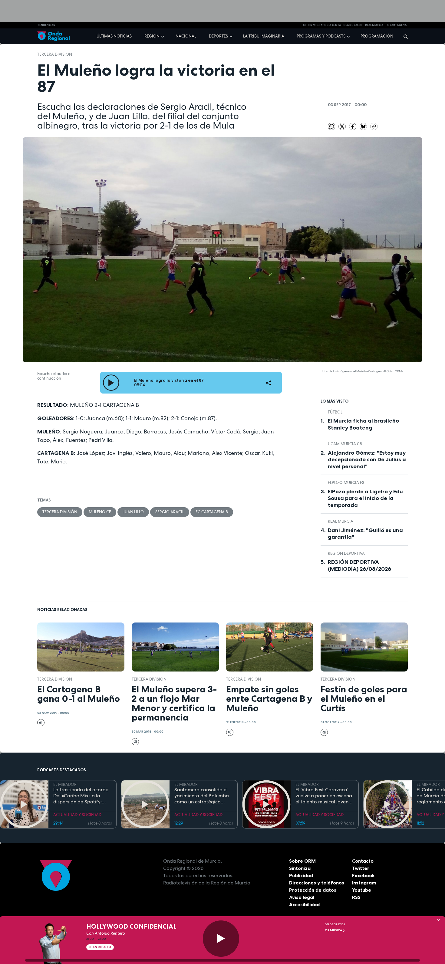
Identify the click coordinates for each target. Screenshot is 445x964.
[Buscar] (404, 36)
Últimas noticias (114, 36)
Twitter (360, 868)
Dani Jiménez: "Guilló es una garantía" (365, 534)
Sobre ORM (302, 861)
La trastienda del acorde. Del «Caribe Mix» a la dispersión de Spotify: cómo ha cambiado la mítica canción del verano (82, 796)
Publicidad (301, 875)
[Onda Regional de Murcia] (53, 36)
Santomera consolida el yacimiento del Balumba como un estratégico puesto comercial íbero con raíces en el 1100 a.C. (201, 796)
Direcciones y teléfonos (316, 883)
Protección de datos (312, 890)
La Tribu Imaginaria (263, 36)
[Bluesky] (364, 126)
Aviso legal (301, 897)
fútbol (335, 412)
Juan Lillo (133, 512)
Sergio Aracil (169, 512)
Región (152, 36)
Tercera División (54, 54)
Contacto (363, 861)
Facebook (363, 875)
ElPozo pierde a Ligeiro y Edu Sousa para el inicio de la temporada (365, 498)
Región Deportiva (346, 553)
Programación (377, 36)
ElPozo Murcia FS (346, 482)
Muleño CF (100, 512)
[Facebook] (353, 126)
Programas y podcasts (321, 36)
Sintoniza (300, 868)
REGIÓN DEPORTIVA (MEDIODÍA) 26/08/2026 (359, 565)
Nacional (186, 36)
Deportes (218, 36)
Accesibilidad (304, 904)
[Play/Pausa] (221, 938)
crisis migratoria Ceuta (322, 25)
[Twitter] (342, 126)
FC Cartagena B (212, 512)
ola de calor (353, 25)
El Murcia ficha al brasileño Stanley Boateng (363, 424)
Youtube (361, 890)
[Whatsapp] (331, 126)
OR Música (334, 930)
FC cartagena (396, 25)
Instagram (364, 883)
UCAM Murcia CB (345, 443)
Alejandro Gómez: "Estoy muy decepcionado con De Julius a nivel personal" (367, 459)
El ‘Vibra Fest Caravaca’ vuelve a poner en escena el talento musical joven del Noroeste (323, 796)
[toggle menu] (163, 36)
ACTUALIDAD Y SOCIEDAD (77, 814)
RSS (356, 897)
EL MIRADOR (65, 784)
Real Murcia (374, 25)
